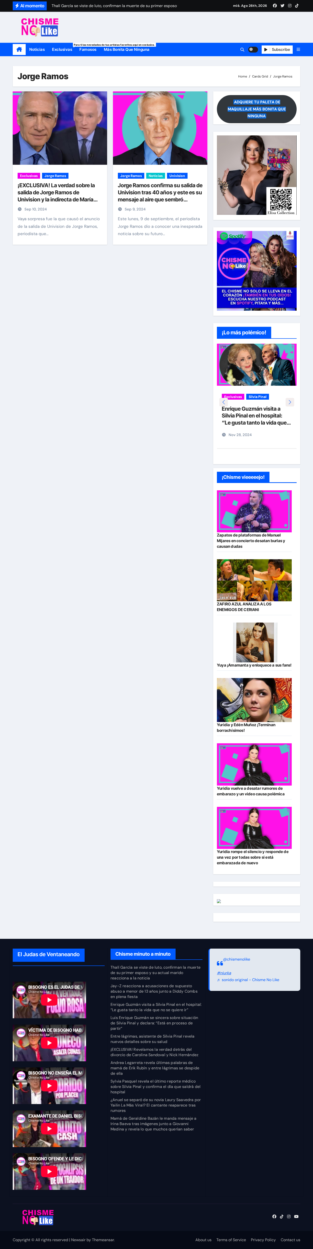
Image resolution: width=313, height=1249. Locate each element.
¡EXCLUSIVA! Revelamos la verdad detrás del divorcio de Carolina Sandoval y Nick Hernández (154, 1052)
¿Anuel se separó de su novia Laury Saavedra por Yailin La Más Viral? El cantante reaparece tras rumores (156, 1105)
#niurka (224, 972)
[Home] (19, 49)
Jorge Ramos (55, 176)
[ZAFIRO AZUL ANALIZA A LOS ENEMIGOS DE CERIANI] (254, 580)
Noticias (37, 49)
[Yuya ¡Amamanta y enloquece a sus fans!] (254, 642)
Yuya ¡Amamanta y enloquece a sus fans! (254, 665)
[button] (298, 49)
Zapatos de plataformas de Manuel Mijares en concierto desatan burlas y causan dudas (251, 541)
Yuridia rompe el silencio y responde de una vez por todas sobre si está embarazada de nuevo (253, 857)
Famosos (88, 49)
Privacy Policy (263, 1239)
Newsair (78, 1239)
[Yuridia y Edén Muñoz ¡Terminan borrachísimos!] (254, 700)
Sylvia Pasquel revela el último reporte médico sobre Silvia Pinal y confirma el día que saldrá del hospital (156, 1087)
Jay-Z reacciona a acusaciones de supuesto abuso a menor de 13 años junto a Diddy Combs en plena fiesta (154, 991)
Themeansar (103, 1239)
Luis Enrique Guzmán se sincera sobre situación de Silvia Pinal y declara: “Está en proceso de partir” (154, 1023)
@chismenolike (236, 959)
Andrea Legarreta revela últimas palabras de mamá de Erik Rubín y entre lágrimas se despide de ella (155, 1068)
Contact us (290, 1239)
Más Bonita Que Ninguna (127, 49)
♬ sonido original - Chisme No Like (248, 980)
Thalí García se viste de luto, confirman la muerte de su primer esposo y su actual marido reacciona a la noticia (156, 973)
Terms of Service (231, 1239)
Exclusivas (64, 47)
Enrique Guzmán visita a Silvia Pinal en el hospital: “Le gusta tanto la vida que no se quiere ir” (156, 1007)
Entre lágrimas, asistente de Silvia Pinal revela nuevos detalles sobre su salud (153, 1039)
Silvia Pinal (258, 396)
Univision (177, 176)
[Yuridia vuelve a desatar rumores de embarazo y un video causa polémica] (254, 764)
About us (203, 1239)
